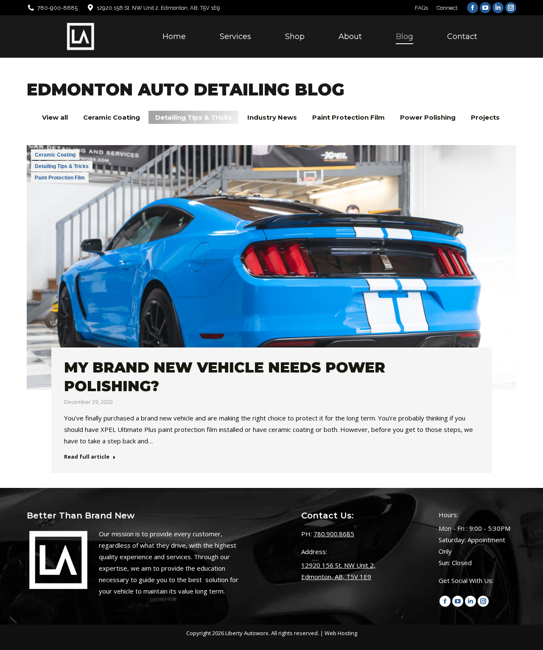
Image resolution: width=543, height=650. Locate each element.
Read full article (86, 456)
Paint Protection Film (348, 117)
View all (55, 117)
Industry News (272, 117)
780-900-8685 (57, 8)
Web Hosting (341, 633)
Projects (485, 117)
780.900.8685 (333, 534)
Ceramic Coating (111, 117)
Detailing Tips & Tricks (193, 117)
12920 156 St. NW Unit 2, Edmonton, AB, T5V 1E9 (158, 8)
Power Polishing (428, 117)
